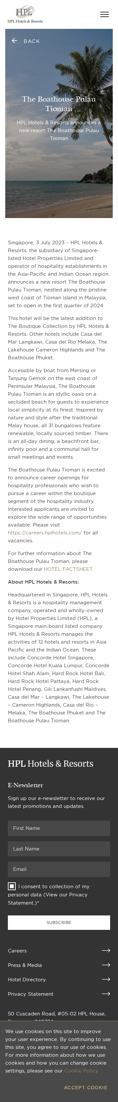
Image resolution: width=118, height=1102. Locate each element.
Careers (17, 951)
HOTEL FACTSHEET (68, 569)
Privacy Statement (30, 994)
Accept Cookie (86, 1087)
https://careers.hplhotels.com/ (45, 533)
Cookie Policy (81, 1071)
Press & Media (25, 965)
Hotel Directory (27, 979)
